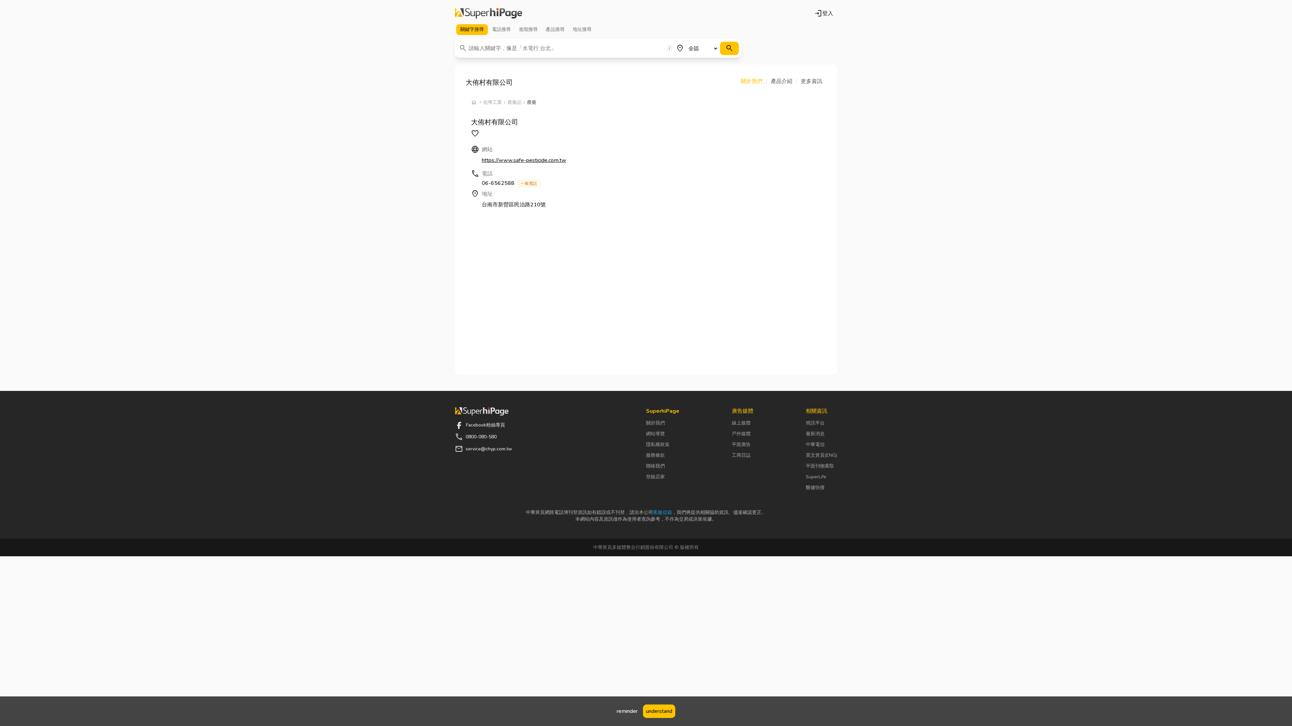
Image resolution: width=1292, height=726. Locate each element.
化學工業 (492, 102)
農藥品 (514, 102)
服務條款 (655, 455)
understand (659, 711)
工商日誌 (741, 455)
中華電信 (815, 444)
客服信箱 (662, 512)
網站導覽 (655, 434)
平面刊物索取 (820, 466)
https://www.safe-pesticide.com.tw (524, 160)
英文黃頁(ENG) (821, 455)
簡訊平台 (815, 423)
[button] (754, 81)
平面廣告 (741, 444)
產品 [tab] (555, 29)
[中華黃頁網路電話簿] (488, 13)
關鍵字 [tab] (472, 29)
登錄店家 (655, 477)
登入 (823, 13)
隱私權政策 (658, 444)
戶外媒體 (741, 434)
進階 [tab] (528, 29)
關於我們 (655, 423)
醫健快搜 (815, 487)
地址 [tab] (582, 29)
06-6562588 (509, 183)
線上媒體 (741, 423)
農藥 (531, 102)
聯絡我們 (655, 466)
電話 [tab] (501, 29)
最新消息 (815, 434)
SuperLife (816, 477)
